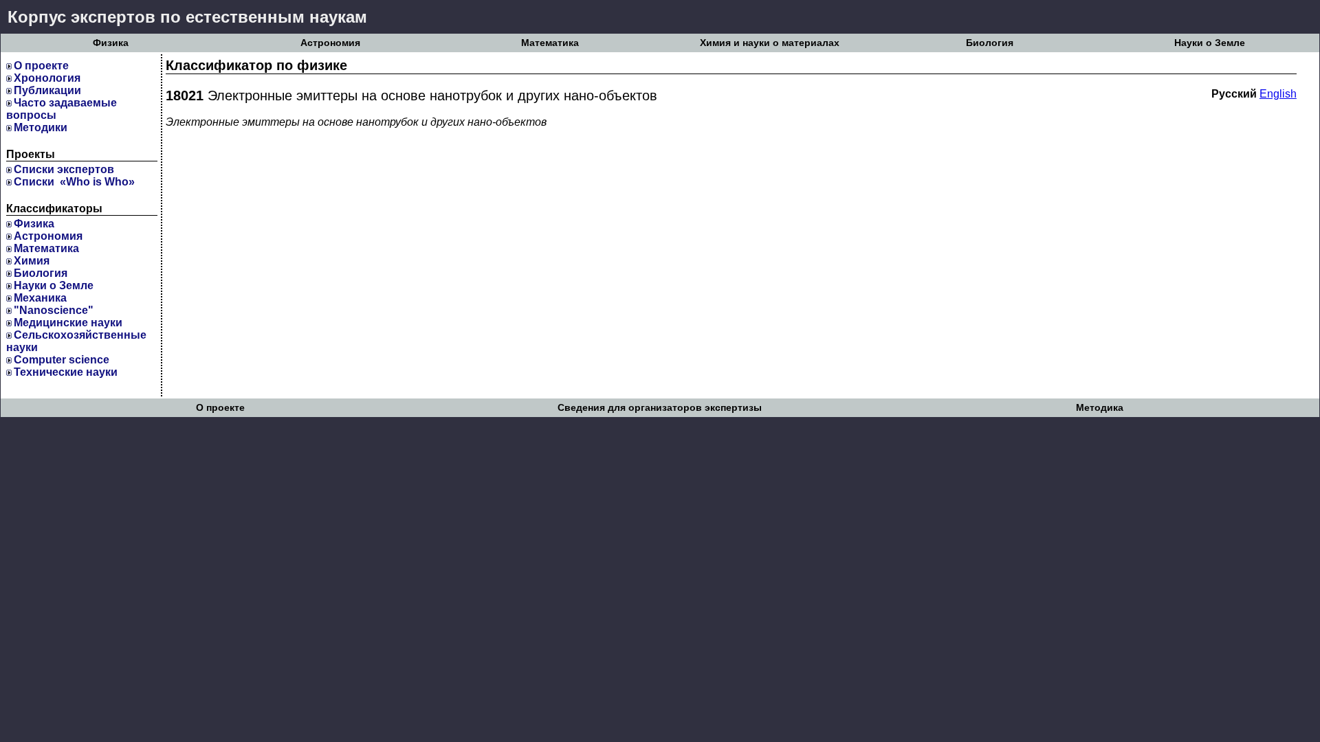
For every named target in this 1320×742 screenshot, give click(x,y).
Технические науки (66, 372)
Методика (1099, 408)
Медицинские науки (68, 322)
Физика (111, 43)
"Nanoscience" (54, 310)
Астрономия (330, 43)
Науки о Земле (1209, 43)
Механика (40, 298)
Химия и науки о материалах (769, 43)
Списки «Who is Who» (74, 182)
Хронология (47, 78)
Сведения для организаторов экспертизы (660, 408)
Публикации (47, 90)
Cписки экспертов (64, 169)
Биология (989, 43)
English (1278, 94)
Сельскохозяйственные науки (76, 341)
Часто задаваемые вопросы (61, 109)
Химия (32, 261)
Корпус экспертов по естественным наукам (187, 17)
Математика (550, 43)
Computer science (61, 360)
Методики (40, 127)
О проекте (41, 65)
